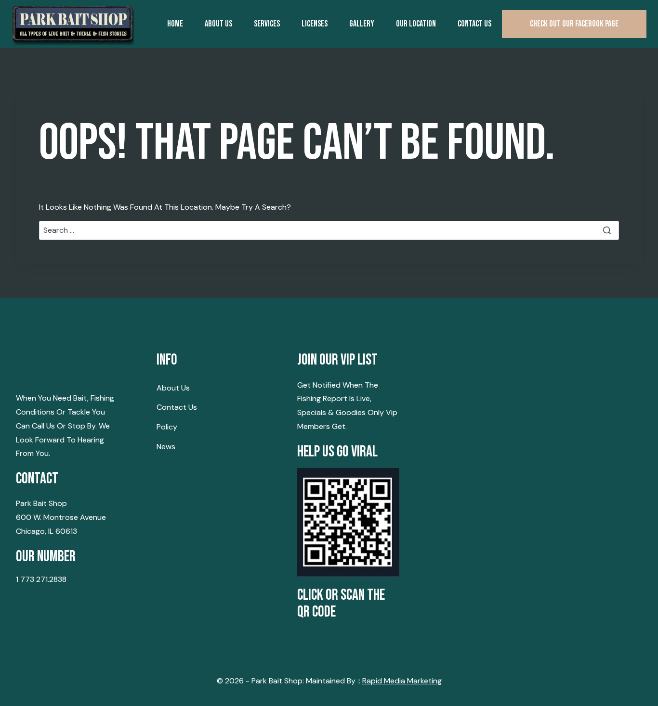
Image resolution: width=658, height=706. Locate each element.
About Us (218, 24)
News (166, 446)
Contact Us (177, 407)
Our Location (416, 24)
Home (175, 24)
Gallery (361, 24)
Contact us (474, 24)
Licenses (315, 24)
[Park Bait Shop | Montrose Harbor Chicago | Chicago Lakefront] (73, 24)
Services (267, 24)
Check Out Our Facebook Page (574, 24)
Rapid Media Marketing (402, 681)
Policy (167, 427)
